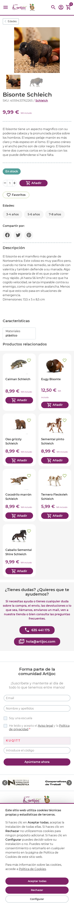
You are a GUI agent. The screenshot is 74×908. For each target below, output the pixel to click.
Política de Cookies (32, 869)
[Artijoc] (24, 7)
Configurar (37, 899)
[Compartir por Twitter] (17, 235)
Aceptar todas (37, 881)
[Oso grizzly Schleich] (19, 440)
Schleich (41, 100)
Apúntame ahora (37, 762)
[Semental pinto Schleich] (54, 440)
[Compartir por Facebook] (7, 235)
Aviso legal (45, 725)
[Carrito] (68, 7)
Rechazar (37, 890)
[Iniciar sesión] (61, 8)
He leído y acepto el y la (39, 727)
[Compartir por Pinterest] (28, 235)
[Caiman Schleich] (19, 382)
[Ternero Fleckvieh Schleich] (54, 495)
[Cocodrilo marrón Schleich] (19, 495)
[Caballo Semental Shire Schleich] (19, 550)
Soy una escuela (20, 718)
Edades (12, 21)
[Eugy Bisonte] (54, 382)
